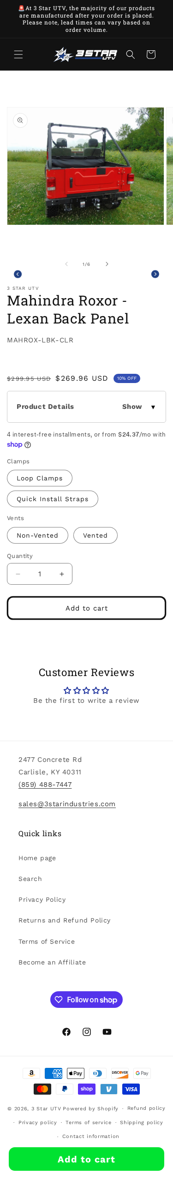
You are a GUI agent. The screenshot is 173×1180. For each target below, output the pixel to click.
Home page (37, 858)
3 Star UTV (46, 1109)
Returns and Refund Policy (64, 920)
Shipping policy (141, 1123)
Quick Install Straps (53, 499)
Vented (95, 535)
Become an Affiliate (52, 962)
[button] (18, 54)
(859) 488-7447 (45, 784)
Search (30, 878)
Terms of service (88, 1123)
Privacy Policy (42, 899)
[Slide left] (66, 264)
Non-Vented (38, 535)
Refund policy (146, 1108)
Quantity (20, 555)
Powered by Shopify (91, 1109)
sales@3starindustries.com (67, 804)
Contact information (90, 1136)
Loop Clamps (40, 478)
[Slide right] (107, 264)
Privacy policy (37, 1123)
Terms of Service (46, 941)
